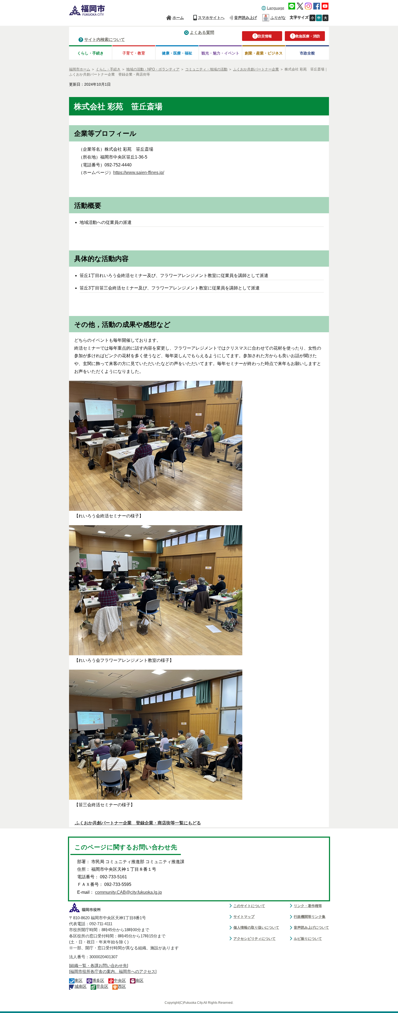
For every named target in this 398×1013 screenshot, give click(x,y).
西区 (122, 986)
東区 (78, 980)
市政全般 (307, 53)
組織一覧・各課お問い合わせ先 (98, 965)
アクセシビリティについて (254, 939)
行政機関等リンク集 (309, 917)
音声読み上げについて (311, 927)
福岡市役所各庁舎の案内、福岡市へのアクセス (112, 971)
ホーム (178, 17)
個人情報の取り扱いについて (256, 927)
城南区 (80, 986)
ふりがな (278, 17)
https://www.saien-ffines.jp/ (138, 172)
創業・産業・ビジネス (264, 53)
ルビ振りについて (308, 939)
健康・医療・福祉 (177, 53)
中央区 (120, 980)
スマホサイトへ (211, 17)
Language (275, 8)
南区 (139, 980)
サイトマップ (244, 917)
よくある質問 (202, 32)
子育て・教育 (133, 53)
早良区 (102, 986)
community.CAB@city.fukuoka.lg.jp (128, 892)
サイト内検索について (104, 39)
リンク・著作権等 (308, 906)
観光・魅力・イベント (220, 53)
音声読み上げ (245, 17)
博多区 (98, 980)
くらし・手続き (90, 53)
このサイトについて (249, 906)
